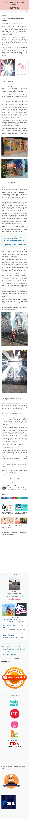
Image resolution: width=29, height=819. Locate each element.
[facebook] (4, 498)
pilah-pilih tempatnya (6, 413)
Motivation (4, 651)
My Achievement (11, 651)
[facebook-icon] (11, 7)
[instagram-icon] (14, 7)
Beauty (9, 646)
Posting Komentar (14, 23)
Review (3, 654)
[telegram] (25, 498)
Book (14, 646)
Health (22, 649)
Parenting (23, 651)
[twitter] (9, 498)
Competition (19, 646)
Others (18, 651)
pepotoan (11, 307)
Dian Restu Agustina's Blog (14, 3)
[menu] (3, 11)
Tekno (8, 654)
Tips (12, 654)
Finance (14, 649)
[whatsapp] (19, 498)
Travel (15, 654)
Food (18, 649)
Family (9, 649)
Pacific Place (19, 221)
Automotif (4, 646)
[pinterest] (14, 498)
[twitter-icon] (17, 7)
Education (4, 649)
